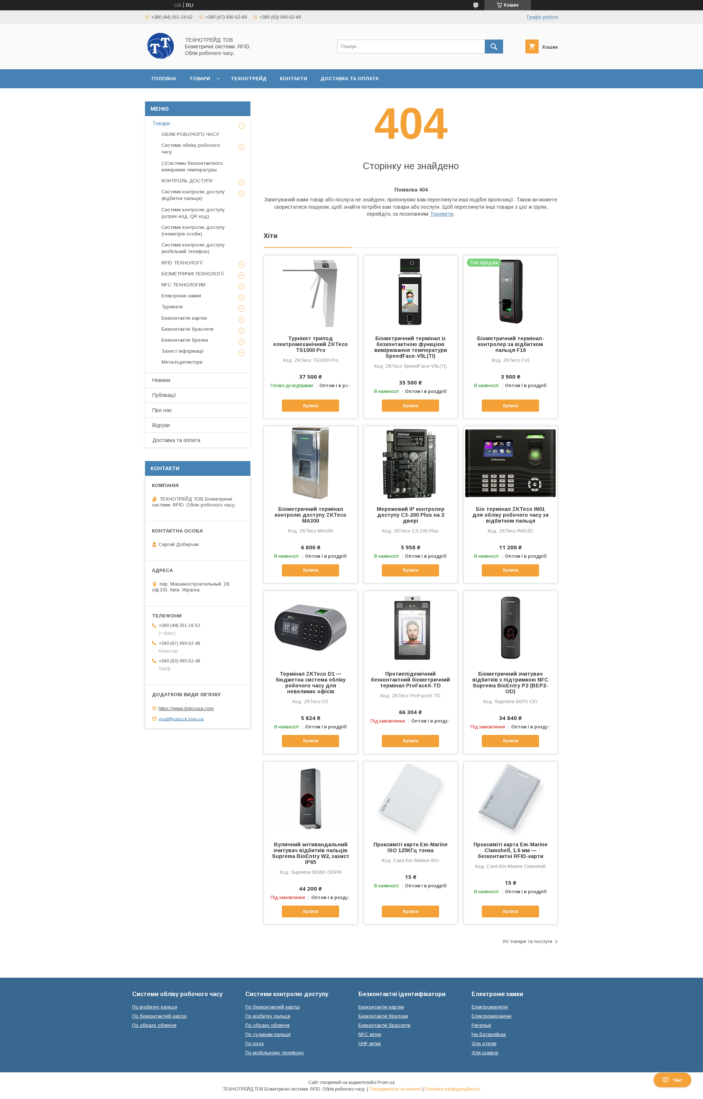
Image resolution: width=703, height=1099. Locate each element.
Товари (199, 78)
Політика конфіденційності (452, 1089)
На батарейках (489, 1034)
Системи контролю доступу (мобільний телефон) (193, 248)
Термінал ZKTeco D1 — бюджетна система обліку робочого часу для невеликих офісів (311, 682)
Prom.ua (386, 1082)
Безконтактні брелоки (383, 1016)
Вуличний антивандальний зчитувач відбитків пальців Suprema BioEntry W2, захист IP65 (310, 853)
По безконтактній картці (159, 1016)
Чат (677, 1080)
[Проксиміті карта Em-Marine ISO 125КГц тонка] (410, 798)
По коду (254, 1043)
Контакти (293, 78)
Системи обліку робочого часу (190, 148)
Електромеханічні (492, 1016)
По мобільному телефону (274, 1052)
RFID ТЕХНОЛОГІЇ (182, 263)
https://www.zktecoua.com (186, 708)
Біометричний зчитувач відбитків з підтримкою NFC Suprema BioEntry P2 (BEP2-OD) (510, 682)
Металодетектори (181, 362)
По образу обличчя (154, 1025)
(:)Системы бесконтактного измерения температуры (192, 166)
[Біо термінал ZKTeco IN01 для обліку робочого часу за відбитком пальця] (510, 463)
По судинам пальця (268, 1034)
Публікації (164, 395)
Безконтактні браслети (187, 329)
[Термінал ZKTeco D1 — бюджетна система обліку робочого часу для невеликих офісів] (310, 627)
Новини (161, 380)
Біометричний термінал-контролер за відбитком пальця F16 (510, 344)
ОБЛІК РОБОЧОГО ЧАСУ (190, 134)
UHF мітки (369, 1043)
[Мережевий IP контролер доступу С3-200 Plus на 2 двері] (410, 463)
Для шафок (485, 1052)
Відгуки (161, 425)
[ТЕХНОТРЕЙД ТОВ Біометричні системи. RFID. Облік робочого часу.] (160, 60)
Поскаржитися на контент (395, 1089)
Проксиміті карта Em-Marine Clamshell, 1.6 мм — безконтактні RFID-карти (510, 850)
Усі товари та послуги (527, 941)
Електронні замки (181, 295)
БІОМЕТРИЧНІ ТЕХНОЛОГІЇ (192, 273)
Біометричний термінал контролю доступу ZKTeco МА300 (310, 515)
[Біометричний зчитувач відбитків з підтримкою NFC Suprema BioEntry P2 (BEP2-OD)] (510, 627)
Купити (310, 405)
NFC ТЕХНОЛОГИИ (183, 284)
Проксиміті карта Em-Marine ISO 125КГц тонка (410, 847)
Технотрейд (249, 78)
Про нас (162, 410)
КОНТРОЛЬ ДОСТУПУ (187, 180)
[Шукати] (494, 46)
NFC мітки (369, 1034)
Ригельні (481, 1025)
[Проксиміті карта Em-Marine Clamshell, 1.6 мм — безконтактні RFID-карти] (510, 798)
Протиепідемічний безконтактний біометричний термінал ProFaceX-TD (410, 679)
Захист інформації (182, 351)
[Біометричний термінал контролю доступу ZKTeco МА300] (310, 463)
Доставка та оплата (349, 78)
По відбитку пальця (154, 1007)
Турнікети (441, 214)
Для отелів (484, 1043)
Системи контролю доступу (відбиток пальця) (193, 195)
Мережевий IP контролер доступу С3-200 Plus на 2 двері (411, 515)
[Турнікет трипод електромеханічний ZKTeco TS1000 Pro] (310, 292)
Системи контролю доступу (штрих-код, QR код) (193, 213)
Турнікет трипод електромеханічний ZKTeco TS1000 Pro (310, 344)
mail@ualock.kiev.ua (181, 718)
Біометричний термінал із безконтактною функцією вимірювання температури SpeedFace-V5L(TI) (410, 347)
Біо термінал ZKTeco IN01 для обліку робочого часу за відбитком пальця (510, 515)
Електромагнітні (490, 1007)
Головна (164, 78)
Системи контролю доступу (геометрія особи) (193, 230)
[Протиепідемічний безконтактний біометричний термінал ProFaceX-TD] (410, 627)
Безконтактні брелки (184, 340)
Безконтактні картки (184, 318)
